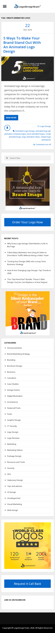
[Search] (7, 158)
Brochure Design (14, 366)
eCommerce (12, 402)
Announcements (14, 348)
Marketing (11, 444)
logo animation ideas (31, 137)
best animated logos (36, 134)
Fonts (9, 414)
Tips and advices (14, 486)
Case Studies (13, 384)
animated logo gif (42, 131)
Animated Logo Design (25, 131)
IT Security (12, 426)
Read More (11, 117)
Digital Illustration (15, 396)
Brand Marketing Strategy (18, 354)
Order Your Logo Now (27, 222)
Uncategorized (13, 498)
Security (10, 468)
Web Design (12, 510)
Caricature (11, 378)
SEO (9, 474)
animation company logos (15, 134)
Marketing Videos (15, 450)
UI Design (11, 492)
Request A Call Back (27, 584)
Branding (11, 360)
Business (11, 372)
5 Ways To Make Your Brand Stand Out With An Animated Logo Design (22, 45)
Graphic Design (14, 420)
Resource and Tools (16, 462)
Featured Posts (14, 408)
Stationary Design (15, 480)
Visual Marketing (14, 504)
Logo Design (45, 126)
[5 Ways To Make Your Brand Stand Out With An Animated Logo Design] (27, 69)
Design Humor (13, 390)
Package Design (14, 456)
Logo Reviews (13, 438)
